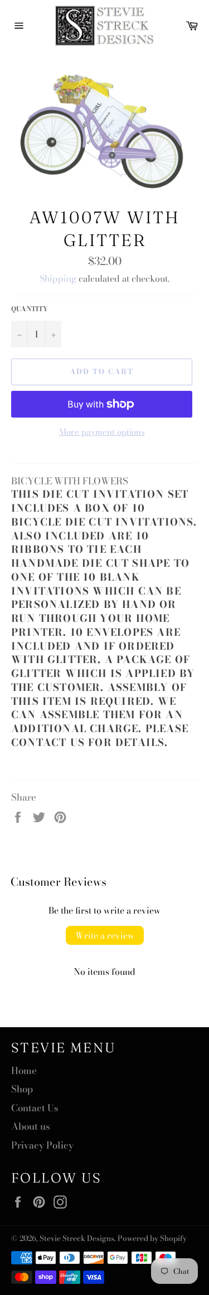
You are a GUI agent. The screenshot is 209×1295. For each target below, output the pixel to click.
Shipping (58, 278)
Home (24, 1070)
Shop (22, 1089)
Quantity (29, 309)
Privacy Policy (42, 1145)
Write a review (104, 935)
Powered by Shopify (152, 1238)
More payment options (102, 432)
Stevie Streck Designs (77, 1238)
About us (30, 1126)
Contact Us (35, 1108)
